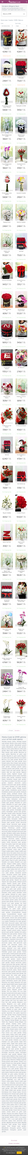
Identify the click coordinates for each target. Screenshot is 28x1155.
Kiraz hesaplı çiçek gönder (16, 1126)
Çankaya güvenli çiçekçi (18, 766)
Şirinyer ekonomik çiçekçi (9, 765)
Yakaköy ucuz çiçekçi (8, 1011)
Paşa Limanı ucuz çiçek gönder (12, 1032)
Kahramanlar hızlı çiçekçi (9, 910)
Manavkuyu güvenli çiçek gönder (11, 829)
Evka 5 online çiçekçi (8, 1104)
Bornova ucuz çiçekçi (20, 757)
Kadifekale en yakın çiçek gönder (14, 908)
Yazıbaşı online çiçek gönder (10, 1025)
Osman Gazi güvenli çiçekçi (18, 917)
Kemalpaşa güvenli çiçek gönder (16, 980)
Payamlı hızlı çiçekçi (12, 1113)
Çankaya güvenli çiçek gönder (10, 768)
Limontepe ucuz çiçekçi (9, 876)
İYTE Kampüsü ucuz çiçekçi (15, 1067)
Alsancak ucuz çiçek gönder (16, 948)
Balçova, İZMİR (7, 14)
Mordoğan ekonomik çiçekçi (10, 1052)
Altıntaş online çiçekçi (15, 743)
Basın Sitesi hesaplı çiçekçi (14, 750)
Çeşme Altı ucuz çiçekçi (13, 1038)
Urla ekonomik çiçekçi (15, 944)
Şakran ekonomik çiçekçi (9, 998)
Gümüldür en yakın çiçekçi (10, 1074)
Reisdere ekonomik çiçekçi (10, 977)
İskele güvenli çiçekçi (8, 1036)
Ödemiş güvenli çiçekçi (19, 986)
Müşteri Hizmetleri (14, 1143)
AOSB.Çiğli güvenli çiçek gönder (14, 867)
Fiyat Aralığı (18, 23)
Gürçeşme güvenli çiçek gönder (16, 874)
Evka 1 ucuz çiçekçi (15, 871)
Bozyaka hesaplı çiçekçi (9, 813)
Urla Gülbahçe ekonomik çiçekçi (16, 1083)
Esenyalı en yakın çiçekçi (18, 894)
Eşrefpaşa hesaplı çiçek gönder (16, 779)
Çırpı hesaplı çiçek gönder (9, 1077)
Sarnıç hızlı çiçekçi (11, 853)
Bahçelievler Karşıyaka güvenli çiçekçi (14, 1128)
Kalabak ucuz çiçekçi (20, 1040)
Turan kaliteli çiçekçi (8, 928)
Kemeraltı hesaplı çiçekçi (13, 820)
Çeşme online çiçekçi (16, 957)
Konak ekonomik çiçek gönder (16, 824)
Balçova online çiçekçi (8, 748)
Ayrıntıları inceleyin (10, 1152)
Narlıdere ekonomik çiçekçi (10, 838)
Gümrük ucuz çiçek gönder (10, 903)
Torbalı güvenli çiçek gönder (18, 953)
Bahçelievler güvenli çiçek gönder (16, 747)
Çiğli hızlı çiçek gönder (14, 772)
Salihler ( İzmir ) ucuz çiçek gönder (12, 1119)
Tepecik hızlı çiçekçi (20, 880)
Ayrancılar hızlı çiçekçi (13, 1013)
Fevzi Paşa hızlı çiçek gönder (17, 898)
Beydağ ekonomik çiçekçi (14, 1122)
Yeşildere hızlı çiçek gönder (9, 934)
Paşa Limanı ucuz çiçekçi (18, 1031)
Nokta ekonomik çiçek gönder (16, 842)
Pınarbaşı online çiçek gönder (16, 849)
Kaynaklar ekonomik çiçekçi (18, 939)
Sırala (2, 23)
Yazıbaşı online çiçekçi (19, 1023)
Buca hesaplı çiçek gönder (18, 763)
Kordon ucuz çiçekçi (12, 916)
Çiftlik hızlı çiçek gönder (12, 966)
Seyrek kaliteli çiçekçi (12, 984)
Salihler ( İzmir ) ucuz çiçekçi (18, 1117)
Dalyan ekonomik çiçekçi (18, 962)
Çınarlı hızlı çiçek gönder (13, 770)
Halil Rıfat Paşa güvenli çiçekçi (14, 795)
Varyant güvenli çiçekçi (14, 930)
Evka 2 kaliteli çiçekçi (20, 1097)
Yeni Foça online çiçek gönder (16, 996)
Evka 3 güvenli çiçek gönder (14, 1101)
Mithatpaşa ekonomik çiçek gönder (16, 836)
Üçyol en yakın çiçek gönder (18, 860)
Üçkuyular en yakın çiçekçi (18, 856)
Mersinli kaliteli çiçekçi (15, 878)
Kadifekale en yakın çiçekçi (17, 907)
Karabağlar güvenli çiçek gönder (16, 811)
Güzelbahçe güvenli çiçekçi (18, 790)
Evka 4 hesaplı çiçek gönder (18, 1102)
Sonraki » (17, 730)
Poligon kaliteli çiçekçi (8, 851)
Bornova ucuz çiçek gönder (10, 759)
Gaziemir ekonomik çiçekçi (17, 783)
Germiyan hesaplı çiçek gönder (14, 973)
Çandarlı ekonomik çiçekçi (13, 993)
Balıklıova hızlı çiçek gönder (10, 1049)
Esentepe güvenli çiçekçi (13, 775)
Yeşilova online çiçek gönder (16, 935)
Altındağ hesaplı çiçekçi (9, 741)
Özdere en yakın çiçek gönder (17, 1072)
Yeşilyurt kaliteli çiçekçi (13, 863)
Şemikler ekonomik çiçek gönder (16, 926)
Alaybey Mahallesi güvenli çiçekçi (11, 950)
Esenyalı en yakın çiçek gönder (10, 896)
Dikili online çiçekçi (14, 1115)
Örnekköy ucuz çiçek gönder (17, 921)
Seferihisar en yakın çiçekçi (10, 1005)
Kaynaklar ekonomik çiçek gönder (12, 941)
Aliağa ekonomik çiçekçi (9, 955)
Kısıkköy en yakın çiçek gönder (16, 1009)
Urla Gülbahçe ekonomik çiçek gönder (12, 1085)
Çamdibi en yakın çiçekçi (18, 887)
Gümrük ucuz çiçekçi (20, 901)
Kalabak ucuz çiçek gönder (10, 1041)
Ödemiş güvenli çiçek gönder (11, 987)
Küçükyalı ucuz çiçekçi (8, 826)
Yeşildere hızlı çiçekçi (20, 932)
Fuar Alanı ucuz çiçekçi (8, 781)
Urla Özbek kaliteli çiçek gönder (11, 1090)
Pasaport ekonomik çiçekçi (10, 845)
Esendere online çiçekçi (9, 892)
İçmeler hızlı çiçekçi (12, 1045)
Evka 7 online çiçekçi (16, 1108)
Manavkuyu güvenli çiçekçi (17, 828)
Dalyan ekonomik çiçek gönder (11, 964)
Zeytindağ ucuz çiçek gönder (16, 1079)
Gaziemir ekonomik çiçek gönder (11, 784)
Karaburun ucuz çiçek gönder (17, 1050)
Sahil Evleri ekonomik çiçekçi (10, 923)
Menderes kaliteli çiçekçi (13, 833)
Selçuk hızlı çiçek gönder (13, 1070)
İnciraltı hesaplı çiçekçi (14, 808)
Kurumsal (14, 1140)
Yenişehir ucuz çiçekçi (8, 862)
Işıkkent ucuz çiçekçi (8, 806)
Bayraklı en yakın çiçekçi (14, 756)
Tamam (19, 1152)
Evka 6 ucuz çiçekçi (12, 1106)
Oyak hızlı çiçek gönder (19, 844)
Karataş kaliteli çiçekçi (19, 815)
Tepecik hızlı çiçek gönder (9, 881)
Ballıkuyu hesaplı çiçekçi (9, 885)
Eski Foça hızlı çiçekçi (16, 1000)
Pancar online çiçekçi (8, 1081)
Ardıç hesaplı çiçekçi (12, 1029)
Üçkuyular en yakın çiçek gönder (11, 858)
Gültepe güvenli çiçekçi (9, 788)
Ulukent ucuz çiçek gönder (13, 1063)
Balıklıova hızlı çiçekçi (19, 1047)
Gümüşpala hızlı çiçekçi (9, 937)
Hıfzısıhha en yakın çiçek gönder (16, 804)
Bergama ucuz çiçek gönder (16, 1004)
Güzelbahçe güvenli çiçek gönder (11, 792)
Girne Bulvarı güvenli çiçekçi (10, 899)
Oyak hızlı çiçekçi (7, 844)
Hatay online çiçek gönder (18, 1034)
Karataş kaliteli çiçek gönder (10, 817)
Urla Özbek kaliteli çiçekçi (18, 1088)
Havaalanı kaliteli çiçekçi (13, 801)
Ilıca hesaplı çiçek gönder (14, 968)
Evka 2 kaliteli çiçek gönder (9, 1099)
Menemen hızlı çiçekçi (8, 982)
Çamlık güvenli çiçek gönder (18, 890)
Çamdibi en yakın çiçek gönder (11, 889)
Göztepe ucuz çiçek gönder (18, 786)
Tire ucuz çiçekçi (11, 991)
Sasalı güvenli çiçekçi (12, 854)
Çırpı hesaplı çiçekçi (20, 1076)
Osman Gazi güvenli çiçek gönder (11, 919)
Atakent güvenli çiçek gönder (16, 883)
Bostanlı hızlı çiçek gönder (14, 761)
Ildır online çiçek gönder (18, 975)
